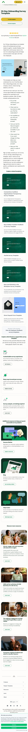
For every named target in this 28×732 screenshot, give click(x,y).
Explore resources (9, 451)
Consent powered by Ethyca (21, 730)
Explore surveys (8, 388)
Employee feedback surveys (10, 4)
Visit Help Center (8, 517)
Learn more (7, 413)
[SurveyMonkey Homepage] (3, 2)
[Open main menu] (24, 2)
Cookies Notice (20, 721)
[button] (14, 682)
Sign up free (18, 2)
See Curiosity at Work (9, 484)
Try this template (12, 19)
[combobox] (14, 701)
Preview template (12, 23)
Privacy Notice (13, 721)
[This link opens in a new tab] (7, 705)
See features (7, 364)
